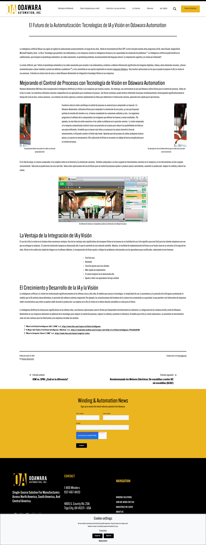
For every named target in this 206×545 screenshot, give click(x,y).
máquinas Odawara (120, 69)
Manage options (103, 541)
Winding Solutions (124, 497)
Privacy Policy (103, 531)
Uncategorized (182, 356)
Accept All (97, 536)
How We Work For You (125, 502)
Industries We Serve (124, 507)
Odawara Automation (28, 359)
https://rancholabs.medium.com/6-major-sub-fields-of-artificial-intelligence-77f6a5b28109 (105, 330)
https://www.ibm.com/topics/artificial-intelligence (81, 327)
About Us (119, 512)
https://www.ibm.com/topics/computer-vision (72, 333)
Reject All (108, 536)
